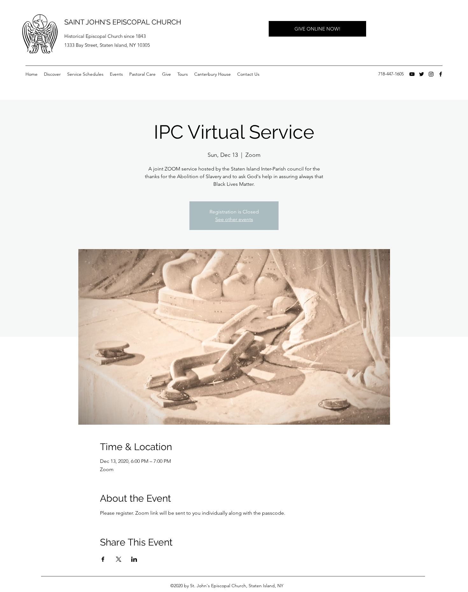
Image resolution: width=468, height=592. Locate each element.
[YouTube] (412, 74)
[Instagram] (431, 74)
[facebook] (440, 74)
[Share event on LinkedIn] (134, 559)
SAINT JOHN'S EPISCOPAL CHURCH (122, 22)
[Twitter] (421, 74)
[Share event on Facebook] (103, 559)
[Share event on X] (119, 559)
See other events (234, 219)
